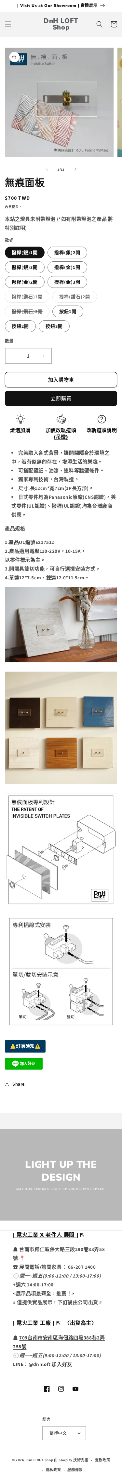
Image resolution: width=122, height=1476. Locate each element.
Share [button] (18, 1084)
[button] (8, 24)
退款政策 (102, 1460)
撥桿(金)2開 (25, 282)
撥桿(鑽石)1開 (29, 298)
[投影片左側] (47, 169)
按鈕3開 (54, 326)
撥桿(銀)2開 (67, 252)
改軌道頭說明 (102, 430)
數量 (9, 341)
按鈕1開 (67, 311)
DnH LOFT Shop (39, 1460)
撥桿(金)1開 (67, 267)
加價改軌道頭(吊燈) (61, 433)
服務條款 (75, 1469)
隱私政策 (53, 1469)
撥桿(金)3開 (67, 282)
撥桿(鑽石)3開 (29, 312)
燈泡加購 (20, 430)
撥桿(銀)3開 (25, 267)
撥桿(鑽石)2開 (77, 298)
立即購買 (61, 398)
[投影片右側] (75, 169)
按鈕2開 (20, 326)
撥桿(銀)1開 (25, 252)
